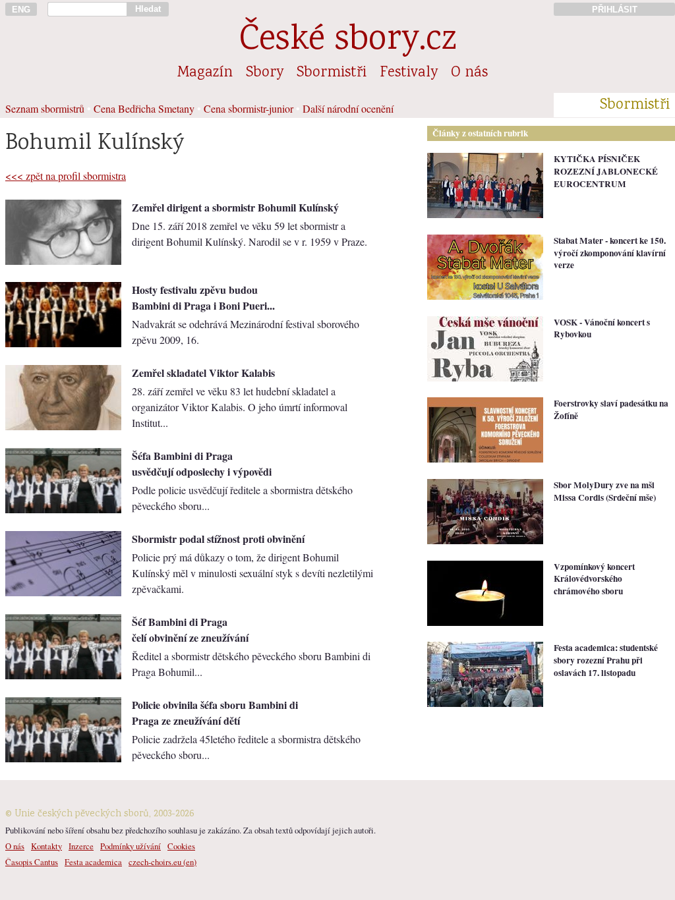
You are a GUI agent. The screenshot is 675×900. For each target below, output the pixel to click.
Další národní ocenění (348, 108)
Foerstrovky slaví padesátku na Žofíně (611, 409)
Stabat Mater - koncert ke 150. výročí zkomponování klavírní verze (610, 252)
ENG (21, 9)
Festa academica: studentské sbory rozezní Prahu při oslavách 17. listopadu (606, 660)
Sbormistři (332, 73)
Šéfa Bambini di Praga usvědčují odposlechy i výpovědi (202, 463)
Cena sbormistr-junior (248, 108)
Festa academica (93, 862)
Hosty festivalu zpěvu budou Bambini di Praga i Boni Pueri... (203, 297)
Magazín (205, 73)
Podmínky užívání (130, 846)
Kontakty (46, 846)
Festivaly (409, 73)
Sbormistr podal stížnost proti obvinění (218, 538)
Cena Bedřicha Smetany (144, 108)
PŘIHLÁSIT (614, 9)
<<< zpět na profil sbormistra (65, 176)
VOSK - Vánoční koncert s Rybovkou (602, 328)
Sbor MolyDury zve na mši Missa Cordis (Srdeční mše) (605, 491)
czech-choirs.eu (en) (162, 862)
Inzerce (81, 846)
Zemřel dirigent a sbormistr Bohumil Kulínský (235, 207)
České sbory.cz (347, 41)
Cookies (181, 846)
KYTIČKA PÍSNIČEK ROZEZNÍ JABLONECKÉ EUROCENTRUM (606, 171)
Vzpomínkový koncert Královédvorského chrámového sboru (594, 579)
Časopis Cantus (31, 862)
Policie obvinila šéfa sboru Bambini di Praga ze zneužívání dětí (215, 712)
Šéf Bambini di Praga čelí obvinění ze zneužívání (190, 629)
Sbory (264, 73)
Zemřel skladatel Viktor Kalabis (203, 372)
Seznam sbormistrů (44, 108)
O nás (469, 73)
